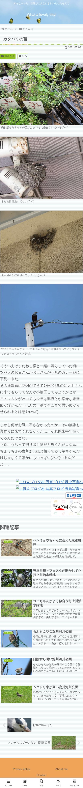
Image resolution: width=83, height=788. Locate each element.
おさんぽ (9, 56)
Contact (42, 775)
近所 (24, 56)
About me (61, 769)
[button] (74, 614)
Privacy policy (21, 769)
